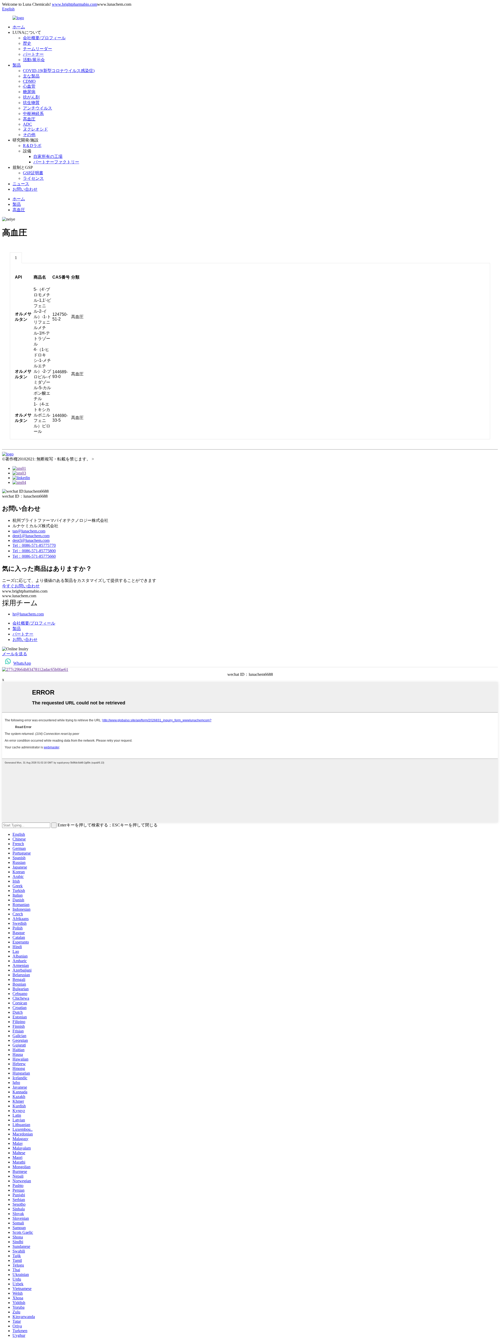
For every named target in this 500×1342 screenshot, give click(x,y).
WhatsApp (22, 663)
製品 (16, 65)
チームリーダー (37, 49)
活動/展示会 (34, 59)
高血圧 (29, 119)
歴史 (27, 43)
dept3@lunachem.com (30, 540)
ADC (27, 124)
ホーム (18, 27)
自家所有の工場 (48, 156)
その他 (29, 134)
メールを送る (14, 654)
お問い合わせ (25, 189)
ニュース (20, 184)
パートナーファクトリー (56, 162)
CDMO (29, 81)
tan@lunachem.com (28, 531)
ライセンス (33, 178)
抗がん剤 (31, 97)
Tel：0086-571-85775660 (34, 556)
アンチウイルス (37, 108)
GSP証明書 (33, 173)
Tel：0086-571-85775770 (34, 545)
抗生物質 (31, 102)
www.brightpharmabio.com (74, 4)
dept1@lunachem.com (30, 536)
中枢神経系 (33, 113)
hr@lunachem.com (28, 614)
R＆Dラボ (32, 145)
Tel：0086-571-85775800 (34, 551)
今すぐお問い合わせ (21, 586)
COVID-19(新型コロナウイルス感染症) (59, 70)
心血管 (29, 86)
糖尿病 (29, 91)
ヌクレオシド (35, 129)
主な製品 (31, 76)
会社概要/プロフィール (44, 38)
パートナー (33, 54)
